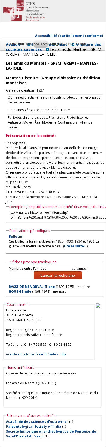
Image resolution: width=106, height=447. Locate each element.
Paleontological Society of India (33, 426)
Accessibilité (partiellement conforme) (69, 35)
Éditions (25, 44)
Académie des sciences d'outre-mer (37, 421)
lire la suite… (75, 246)
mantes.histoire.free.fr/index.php (36, 354)
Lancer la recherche (57, 275)
